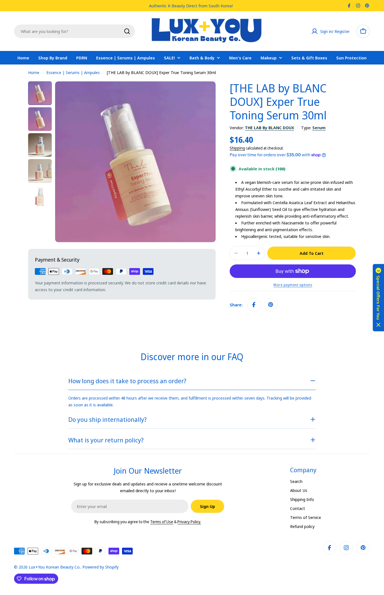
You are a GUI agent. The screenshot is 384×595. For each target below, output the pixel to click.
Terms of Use (161, 521)
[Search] (127, 31)
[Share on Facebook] (254, 304)
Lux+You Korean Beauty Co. (54, 567)
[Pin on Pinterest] (270, 304)
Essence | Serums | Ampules (73, 72)
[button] (378, 297)
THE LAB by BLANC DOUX (269, 127)
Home (33, 72)
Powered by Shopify (100, 567)
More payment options (293, 284)
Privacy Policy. (189, 521)
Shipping (237, 148)
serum (319, 127)
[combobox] (74, 31)
